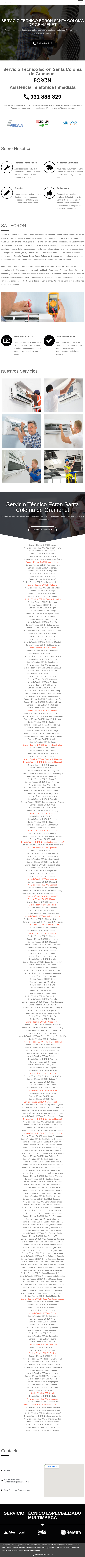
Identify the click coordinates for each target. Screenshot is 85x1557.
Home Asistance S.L (43, 1554)
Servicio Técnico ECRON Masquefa (42, 899)
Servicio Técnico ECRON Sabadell (42, 1090)
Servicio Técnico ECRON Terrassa (42, 1345)
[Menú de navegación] (80, 2)
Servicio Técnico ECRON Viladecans (42, 1399)
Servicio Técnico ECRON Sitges (42, 1313)
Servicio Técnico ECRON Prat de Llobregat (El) (42, 1042)
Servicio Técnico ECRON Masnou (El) (42, 896)
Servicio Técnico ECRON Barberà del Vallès (43, 599)
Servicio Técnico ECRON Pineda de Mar (42, 1022)
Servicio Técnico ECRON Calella (42, 648)
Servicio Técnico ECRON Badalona (42, 585)
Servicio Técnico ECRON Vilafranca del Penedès (42, 1405)
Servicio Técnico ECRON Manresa (42, 879)
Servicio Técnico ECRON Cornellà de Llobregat (42, 762)
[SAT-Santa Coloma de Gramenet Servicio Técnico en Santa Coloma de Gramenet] (8, 2)
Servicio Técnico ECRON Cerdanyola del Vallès (42, 745)
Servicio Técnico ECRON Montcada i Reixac (42, 925)
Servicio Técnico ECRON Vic (43, 1393)
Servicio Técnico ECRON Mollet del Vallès (42, 916)
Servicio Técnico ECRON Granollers (42, 831)
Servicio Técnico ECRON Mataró (42, 905)
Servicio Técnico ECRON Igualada (42, 848)
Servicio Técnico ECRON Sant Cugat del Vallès (42, 1133)
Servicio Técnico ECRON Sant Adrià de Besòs (42, 1102)
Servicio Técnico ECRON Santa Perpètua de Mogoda (42, 1299)
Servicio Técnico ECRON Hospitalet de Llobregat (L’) (42, 842)
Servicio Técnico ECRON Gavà (42, 813)
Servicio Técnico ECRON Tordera (42, 1353)
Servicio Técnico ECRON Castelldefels (42, 711)
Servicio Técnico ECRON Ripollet (42, 1073)
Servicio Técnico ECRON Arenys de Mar (42, 562)
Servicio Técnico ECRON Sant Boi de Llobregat (42, 1119)
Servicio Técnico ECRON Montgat (42, 933)
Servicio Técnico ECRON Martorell (42, 885)
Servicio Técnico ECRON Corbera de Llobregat (42, 759)
